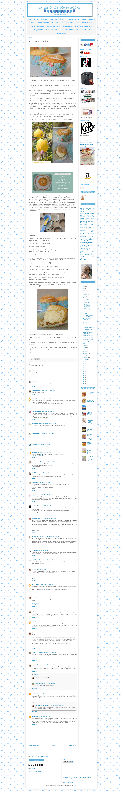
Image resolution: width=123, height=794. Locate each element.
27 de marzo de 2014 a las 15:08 (43, 398)
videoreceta (84, 260)
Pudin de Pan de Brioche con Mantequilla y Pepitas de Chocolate (90, 437)
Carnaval (88, 215)
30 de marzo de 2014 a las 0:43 (41, 633)
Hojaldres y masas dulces (45, 23)
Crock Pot (84, 220)
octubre (85, 355)
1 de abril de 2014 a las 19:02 (48, 665)
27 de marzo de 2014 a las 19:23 (42, 494)
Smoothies (82, 251)
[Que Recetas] (32, 768)
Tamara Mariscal (35, 622)
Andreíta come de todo (37, 423)
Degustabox (88, 221)
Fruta (85, 227)
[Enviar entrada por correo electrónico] (32, 359)
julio (84, 349)
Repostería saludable (53, 26)
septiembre (86, 353)
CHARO (33, 472)
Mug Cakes (91, 238)
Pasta (81, 241)
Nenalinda (34, 505)
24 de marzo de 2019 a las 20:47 (42, 716)
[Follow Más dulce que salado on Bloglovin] (68, 762)
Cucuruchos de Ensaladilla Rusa (87, 309)
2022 (83, 375)
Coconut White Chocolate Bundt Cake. (88, 326)
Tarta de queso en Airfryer (90, 393)
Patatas (82, 242)
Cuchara (92, 219)
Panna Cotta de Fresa (88, 335)
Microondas (91, 236)
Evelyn (33, 494)
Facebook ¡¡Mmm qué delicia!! (38, 604)
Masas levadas (90, 235)
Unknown (34, 398)
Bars (93, 209)
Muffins (86, 238)
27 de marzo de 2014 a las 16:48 (43, 452)
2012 (83, 286)
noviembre (85, 357)
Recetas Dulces (42, 360)
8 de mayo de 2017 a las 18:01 (56, 705)
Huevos (82, 233)
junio (84, 347)
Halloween (82, 230)
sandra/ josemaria (36, 390)
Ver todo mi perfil (89, 198)
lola (32, 569)
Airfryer (36, 19)
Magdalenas (35, 360)
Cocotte (82, 218)
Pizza (89, 242)
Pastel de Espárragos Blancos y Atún (90, 429)
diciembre (85, 359)
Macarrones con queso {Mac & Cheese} (88, 333)
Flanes (81, 227)
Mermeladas (60, 23)
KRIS (33, 633)
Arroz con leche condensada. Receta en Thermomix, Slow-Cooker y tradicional (88, 422)
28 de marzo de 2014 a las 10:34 (46, 584)
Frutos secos (91, 227)
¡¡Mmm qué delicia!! (36, 603)
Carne (92, 215)
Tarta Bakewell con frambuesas (90, 406)
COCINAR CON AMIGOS (40, 455)
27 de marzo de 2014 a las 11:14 (42, 370)
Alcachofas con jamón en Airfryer (90, 443)
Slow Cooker (90, 250)
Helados (33, 23)
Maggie (33, 611)
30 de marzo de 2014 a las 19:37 (49, 652)
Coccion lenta (90, 217)
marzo (84, 296)
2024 (83, 379)
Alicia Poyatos (35, 482)
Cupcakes (82, 221)
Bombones (92, 211)
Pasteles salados (89, 241)
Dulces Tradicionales (87, 222)
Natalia (33, 370)
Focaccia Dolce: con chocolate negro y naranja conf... (87, 301)
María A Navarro (35, 693)
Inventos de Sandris (36, 665)
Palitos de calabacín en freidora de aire (90, 400)
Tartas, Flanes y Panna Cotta (83, 26)
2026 (83, 383)
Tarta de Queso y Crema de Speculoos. (88, 316)
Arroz (89, 209)
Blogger (75, 785)
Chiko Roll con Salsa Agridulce (87, 330)
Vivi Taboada (35, 550)
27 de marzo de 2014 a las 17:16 (47, 461)
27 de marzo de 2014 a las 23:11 (41, 569)
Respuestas (35, 674)
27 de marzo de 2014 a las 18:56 (45, 482)
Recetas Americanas (87, 245)
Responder (34, 376)
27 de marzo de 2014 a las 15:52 (50, 423)
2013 (83, 288)
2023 (83, 377)
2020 (83, 371)
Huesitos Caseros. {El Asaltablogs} (88, 340)
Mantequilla (83, 235)
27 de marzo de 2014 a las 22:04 (46, 559)
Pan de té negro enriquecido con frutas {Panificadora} (88, 305)
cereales (92, 256)
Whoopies (92, 254)
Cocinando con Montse (37, 652)
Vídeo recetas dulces (52, 30)
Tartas (92, 251)
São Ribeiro (34, 381)
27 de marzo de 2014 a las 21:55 (51, 536)
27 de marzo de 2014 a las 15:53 (46, 433)
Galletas (82, 229)
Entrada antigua (72, 745)
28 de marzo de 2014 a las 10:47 (51, 597)
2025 (83, 381)
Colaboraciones (61, 33)
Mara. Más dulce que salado (41, 677)
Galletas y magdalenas (88, 19)
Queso (88, 244)
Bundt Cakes (53, 19)
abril (84, 343)
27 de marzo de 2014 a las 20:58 (48, 518)
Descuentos (87, 30)
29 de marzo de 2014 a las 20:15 (47, 622)
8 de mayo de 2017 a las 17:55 (46, 693)
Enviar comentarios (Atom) (41, 748)
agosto (84, 351)
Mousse (81, 238)
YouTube (83, 256)
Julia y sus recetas (36, 461)
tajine (93, 258)
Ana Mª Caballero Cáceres (37, 597)
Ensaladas (92, 224)
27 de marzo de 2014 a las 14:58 (47, 390)
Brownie (82, 213)
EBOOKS (79, 30)
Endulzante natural (84, 224)
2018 (83, 367)
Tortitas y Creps (91, 253)
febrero (85, 294)
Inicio (29, 19)
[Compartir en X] (36, 359)
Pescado (86, 242)
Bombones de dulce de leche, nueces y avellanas (88, 319)
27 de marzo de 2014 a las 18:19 (42, 472)
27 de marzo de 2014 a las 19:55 (44, 505)
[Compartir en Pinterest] (39, 359)
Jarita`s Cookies (35, 559)
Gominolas (92, 229)
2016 (83, 363)
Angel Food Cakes (89, 208)
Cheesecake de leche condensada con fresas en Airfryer (86, 144)
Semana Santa (83, 250)
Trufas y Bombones (37, 30)
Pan (78, 23)
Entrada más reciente (34, 745)
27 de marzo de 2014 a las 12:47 (44, 381)
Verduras (86, 254)
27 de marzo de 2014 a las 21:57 (45, 550)
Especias (82, 226)
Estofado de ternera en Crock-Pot (90, 413)
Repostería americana (37, 26)
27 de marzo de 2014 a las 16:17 (43, 444)
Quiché (93, 243)
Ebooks (93, 223)
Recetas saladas (67, 26)
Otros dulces (70, 23)
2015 (83, 362)
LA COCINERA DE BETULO (37, 536)
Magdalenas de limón (88, 337)
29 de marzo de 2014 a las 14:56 (42, 611)
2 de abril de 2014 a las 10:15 (51, 683)
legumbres (82, 258)
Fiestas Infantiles (74, 19)
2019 (83, 370)
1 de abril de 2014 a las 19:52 (56, 677)
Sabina (33, 716)
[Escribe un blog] (35, 359)
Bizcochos (44, 19)
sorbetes (89, 258)
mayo (84, 345)
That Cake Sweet (35, 433)
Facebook (54, 349)
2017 (83, 365)
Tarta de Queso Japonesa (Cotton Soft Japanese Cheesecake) (90, 451)
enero (84, 292)
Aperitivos (83, 210)
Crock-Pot (63, 19)
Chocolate (83, 217)
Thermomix (83, 253)
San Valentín (91, 248)
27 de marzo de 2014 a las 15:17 (47, 411)
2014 (83, 290)
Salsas (86, 248)
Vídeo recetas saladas (67, 30)
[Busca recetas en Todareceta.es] (68, 782)
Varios (81, 254)
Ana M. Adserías (35, 584)
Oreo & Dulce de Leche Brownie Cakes (88, 323)
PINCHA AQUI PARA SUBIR (35, 771)
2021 (83, 373)
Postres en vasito (87, 23)
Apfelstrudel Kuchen (36, 518)
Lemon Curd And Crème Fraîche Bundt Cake (90, 458)
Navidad (82, 239)
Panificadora (91, 239)
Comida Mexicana (90, 218)
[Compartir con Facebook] (38, 359)
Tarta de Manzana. (87, 297)
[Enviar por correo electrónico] (34, 359)
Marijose (34, 444)
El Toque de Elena (36, 411)
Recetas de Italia (84, 247)
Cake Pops (83, 215)
